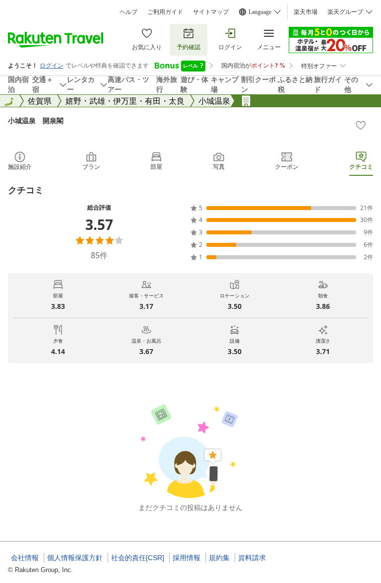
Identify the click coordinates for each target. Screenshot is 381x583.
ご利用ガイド (165, 11)
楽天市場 (306, 11)
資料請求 (252, 558)
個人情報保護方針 (75, 558)
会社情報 (25, 558)
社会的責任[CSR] (137, 558)
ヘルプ (128, 11)
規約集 (219, 558)
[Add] (360, 125)
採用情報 (186, 558)
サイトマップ (211, 11)
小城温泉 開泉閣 (36, 120)
